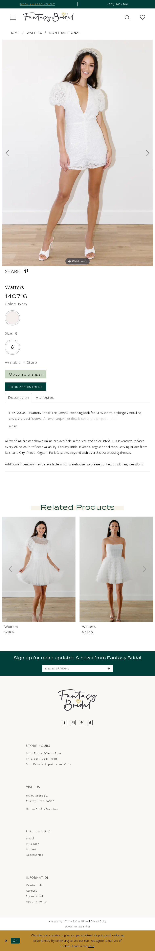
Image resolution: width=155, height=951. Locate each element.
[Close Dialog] (6, 940)
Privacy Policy (99, 921)
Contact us (34, 885)
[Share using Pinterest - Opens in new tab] (26, 271)
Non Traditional (64, 33)
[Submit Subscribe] (108, 668)
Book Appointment (26, 387)
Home (14, 33)
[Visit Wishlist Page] (142, 17)
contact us (108, 464)
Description (18, 397)
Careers (31, 890)
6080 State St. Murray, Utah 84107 (40, 798)
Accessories (34, 855)
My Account (34, 896)
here (91, 946)
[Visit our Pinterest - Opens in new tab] (82, 723)
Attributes (45, 397)
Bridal (30, 838)
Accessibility (55, 921)
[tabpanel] (77, 153)
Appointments (36, 901)
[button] (13, 17)
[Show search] (127, 17)
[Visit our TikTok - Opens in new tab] (90, 723)
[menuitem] (13, 17)
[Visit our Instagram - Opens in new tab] (73, 723)
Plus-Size (32, 844)
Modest (31, 849)
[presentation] (57, 569)
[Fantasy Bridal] (48, 17)
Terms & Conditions (76, 921)
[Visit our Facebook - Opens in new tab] (65, 723)
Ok (15, 941)
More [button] (13, 426)
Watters (34, 33)
